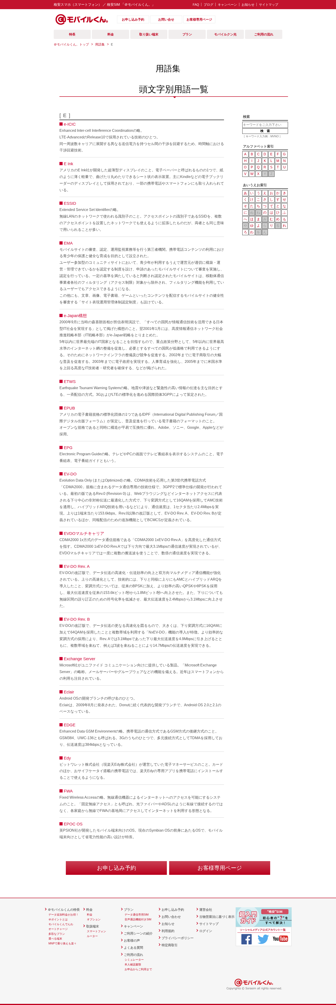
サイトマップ (268, 4)
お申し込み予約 (133, 19)
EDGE (69, 725)
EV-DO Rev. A (77, 566)
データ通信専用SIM (137, 914)
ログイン (205, 931)
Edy (67, 758)
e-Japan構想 (75, 315)
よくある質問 (133, 947)
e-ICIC (70, 124)
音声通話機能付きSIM (138, 919)
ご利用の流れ (133, 955)
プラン (128, 909)
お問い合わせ (171, 917)
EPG (68, 447)
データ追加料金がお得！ (63, 914)
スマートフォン (96, 931)
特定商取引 (170, 945)
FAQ (196, 4)
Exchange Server (79, 659)
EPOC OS (73, 824)
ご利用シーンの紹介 (138, 933)
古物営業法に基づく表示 (217, 917)
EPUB (69, 408)
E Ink (68, 164)
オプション (94, 919)
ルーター (92, 936)
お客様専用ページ (199, 19)
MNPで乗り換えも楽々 (62, 943)
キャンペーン (227, 4)
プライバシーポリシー (178, 938)
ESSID (70, 203)
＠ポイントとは (58, 919)
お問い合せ (166, 19)
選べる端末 (55, 938)
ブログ (208, 4)
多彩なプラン (56, 933)
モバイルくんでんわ (60, 924)
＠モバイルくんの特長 (64, 909)
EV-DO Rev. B (77, 619)
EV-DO (70, 474)
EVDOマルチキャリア (84, 533)
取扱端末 (92, 926)
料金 (89, 909)
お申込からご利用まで (138, 969)
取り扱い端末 (148, 34)
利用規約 (168, 931)
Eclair (69, 692)
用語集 (100, 44)
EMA (68, 243)
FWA (68, 791)
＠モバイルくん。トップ (71, 44)
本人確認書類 (133, 964)
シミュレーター (134, 959)
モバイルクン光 (225, 34)
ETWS (70, 381)
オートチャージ (58, 929)
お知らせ (248, 4)
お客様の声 (132, 940)
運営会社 (205, 909)
